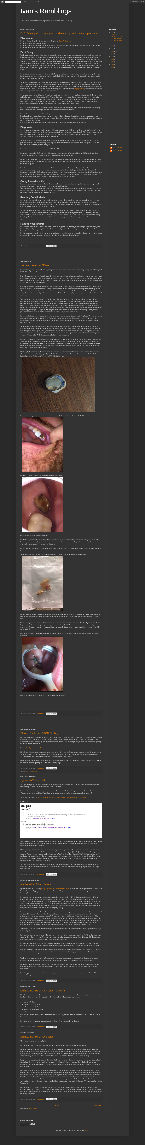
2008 (112, 64)
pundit (49, 818)
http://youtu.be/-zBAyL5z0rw (35, 748)
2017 (112, 46)
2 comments (40, 768)
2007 (112, 67)
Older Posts (97, 1105)
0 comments (40, 874)
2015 (112, 48)
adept (45, 827)
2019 (112, 32)
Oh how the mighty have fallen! (37, 1036)
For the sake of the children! (35, 884)
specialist (36, 818)
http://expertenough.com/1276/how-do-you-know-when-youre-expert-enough (62, 797)
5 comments (40, 713)
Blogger (86, 1130)
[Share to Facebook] (54, 246)
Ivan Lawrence (117, 148)
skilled (40, 827)
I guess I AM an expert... (33, 780)
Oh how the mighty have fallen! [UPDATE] (43, 990)
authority (43, 818)
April (114, 34)
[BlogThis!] (49, 246)
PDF (61, 184)
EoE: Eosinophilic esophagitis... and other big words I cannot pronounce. (59, 33)
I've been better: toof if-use (34, 265)
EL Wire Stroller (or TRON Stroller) (39, 733)
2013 (112, 51)
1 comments (40, 246)
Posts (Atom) (33, 1109)
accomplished (52, 827)
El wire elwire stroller (31, 771)
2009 (112, 62)
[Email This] (47, 246)
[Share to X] (52, 246)
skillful (35, 827)
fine (65, 827)
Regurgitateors (79, 89)
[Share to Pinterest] (56, 246)
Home (57, 1105)
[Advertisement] (61, 254)
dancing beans (77, 114)
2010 (112, 59)
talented (60, 827)
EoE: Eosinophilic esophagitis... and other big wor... (117, 39)
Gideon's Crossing (65, 41)
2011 (112, 56)
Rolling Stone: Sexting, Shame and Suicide (55, 889)
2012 (112, 54)
